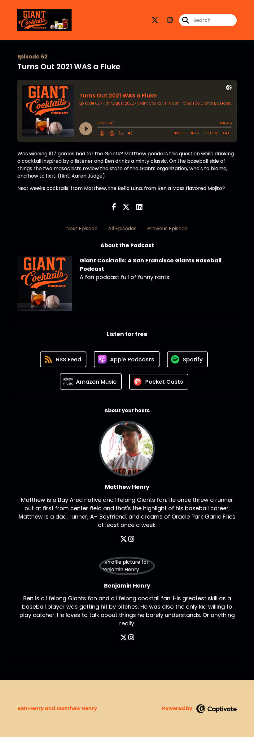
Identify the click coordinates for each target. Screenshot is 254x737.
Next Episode (82, 228)
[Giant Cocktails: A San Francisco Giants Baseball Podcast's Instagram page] (166, 20)
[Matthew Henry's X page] (123, 539)
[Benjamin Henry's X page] (123, 637)
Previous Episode (167, 228)
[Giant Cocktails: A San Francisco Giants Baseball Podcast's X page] (154, 20)
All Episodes (122, 228)
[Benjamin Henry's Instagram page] (131, 637)
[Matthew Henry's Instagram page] (131, 539)
